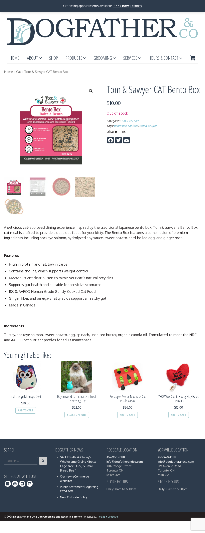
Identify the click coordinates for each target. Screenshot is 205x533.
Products (73, 57)
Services (130, 57)
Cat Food (132, 121)
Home (14, 57)
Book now (121, 6)
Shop (53, 57)
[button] (90, 91)
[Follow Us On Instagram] (15, 484)
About (32, 57)
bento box (120, 125)
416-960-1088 (116, 457)
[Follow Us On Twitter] (22, 484)
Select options (76, 415)
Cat (18, 72)
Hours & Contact (164, 57)
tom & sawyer (148, 125)
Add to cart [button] (25, 410)
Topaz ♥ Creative (107, 516)
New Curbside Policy (73, 497)
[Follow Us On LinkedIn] (30, 484)
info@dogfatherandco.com (125, 461)
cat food (133, 125)
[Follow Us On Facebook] (8, 484)
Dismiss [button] (136, 6)
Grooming (102, 57)
